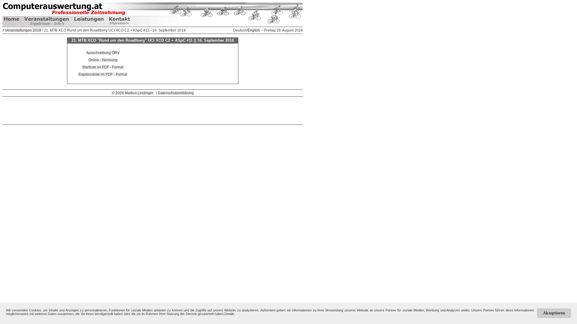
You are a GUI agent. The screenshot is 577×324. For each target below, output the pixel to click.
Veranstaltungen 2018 (23, 30)
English (254, 30)
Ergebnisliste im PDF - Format (102, 74)
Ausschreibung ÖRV (103, 53)
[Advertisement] (152, 110)
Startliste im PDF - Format (103, 67)
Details (229, 314)
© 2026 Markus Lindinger (133, 93)
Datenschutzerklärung (176, 93)
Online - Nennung (103, 60)
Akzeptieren (554, 313)
